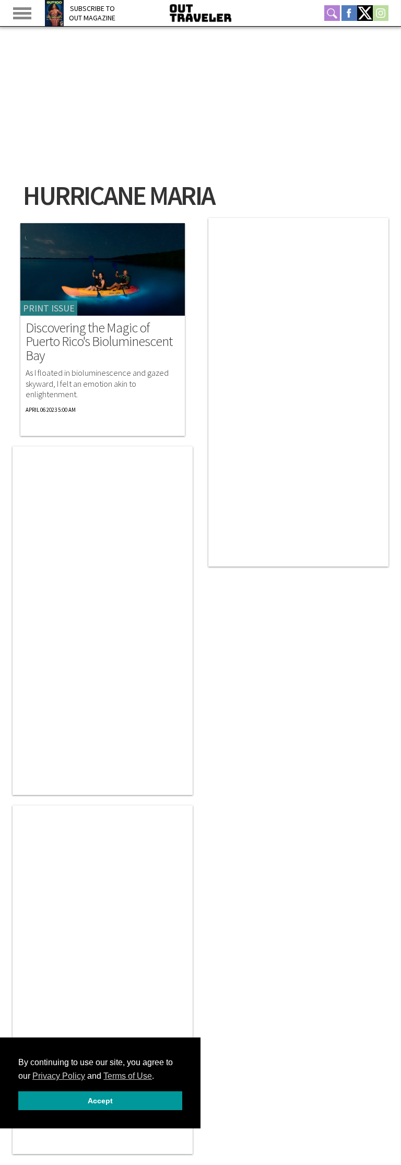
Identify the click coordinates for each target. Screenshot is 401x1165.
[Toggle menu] (22, 13)
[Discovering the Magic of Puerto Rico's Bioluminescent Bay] (102, 269)
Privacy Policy (58, 1075)
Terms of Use (127, 1075)
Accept (100, 1101)
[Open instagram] (380, 13)
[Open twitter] (365, 13)
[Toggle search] (332, 13)
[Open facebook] (349, 13)
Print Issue (49, 308)
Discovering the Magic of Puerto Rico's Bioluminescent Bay (99, 341)
